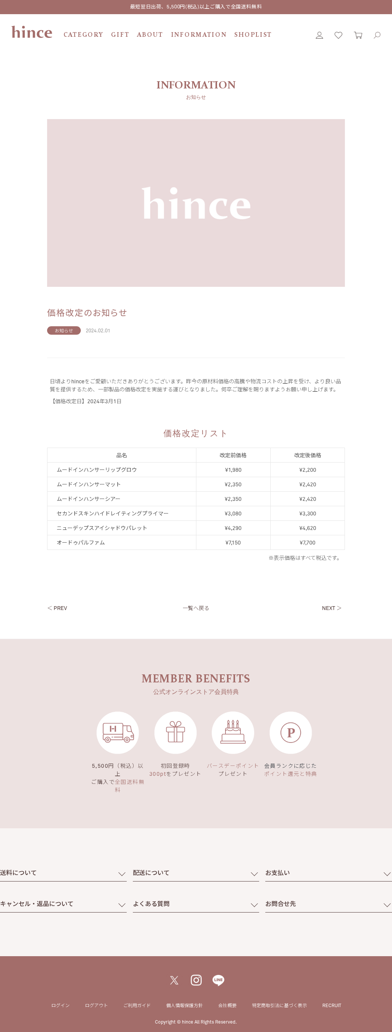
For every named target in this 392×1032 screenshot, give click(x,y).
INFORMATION (199, 35)
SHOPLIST (253, 35)
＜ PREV (57, 608)
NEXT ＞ (332, 608)
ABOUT (150, 35)
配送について (151, 872)
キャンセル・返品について (37, 903)
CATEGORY (84, 35)
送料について (18, 872)
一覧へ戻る (196, 608)
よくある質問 (151, 903)
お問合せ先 (280, 903)
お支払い (277, 872)
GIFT (120, 35)
